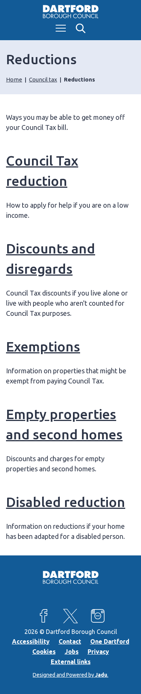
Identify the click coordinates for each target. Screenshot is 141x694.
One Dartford (109, 641)
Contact (70, 641)
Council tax (43, 79)
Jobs (72, 651)
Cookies (44, 651)
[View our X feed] (70, 616)
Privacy (98, 651)
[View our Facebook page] (43, 616)
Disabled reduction (65, 502)
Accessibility (31, 641)
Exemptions (43, 346)
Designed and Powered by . (70, 675)
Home (14, 79)
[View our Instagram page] (97, 616)
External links (71, 661)
